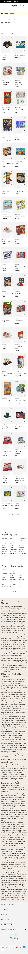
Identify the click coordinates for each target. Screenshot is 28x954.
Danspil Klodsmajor (20, 427)
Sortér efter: (14, 33)
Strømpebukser (22, 541)
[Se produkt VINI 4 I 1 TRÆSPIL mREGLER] (7, 151)
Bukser (11, 543)
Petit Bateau (12, 573)
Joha (3, 581)
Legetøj (3, 133)
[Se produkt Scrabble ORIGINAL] (20, 44)
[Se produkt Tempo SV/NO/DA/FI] (20, 151)
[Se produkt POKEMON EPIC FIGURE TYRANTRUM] (7, 440)
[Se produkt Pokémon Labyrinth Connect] (7, 97)
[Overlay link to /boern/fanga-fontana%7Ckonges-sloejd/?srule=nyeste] (14, 13)
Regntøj (12, 538)
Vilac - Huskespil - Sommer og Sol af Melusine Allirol (20, 480)
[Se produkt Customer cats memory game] (20, 97)
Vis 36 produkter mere (14, 521)
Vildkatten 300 (6, 241)
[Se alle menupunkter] (2, 5)
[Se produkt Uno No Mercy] (7, 124)
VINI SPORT (4, 291)
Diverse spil (17, 53)
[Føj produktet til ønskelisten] (11, 37)
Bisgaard (12, 581)
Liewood (4, 579)
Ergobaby (12, 571)
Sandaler (4, 541)
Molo (20, 571)
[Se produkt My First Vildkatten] (7, 335)
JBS (2, 582)
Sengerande (13, 551)
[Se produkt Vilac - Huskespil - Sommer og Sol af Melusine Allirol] (20, 467)
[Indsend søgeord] (3, 9)
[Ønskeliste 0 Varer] (23, 5)
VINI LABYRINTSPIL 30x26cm (19, 191)
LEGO (20, 573)
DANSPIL (4, 424)
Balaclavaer (21, 545)
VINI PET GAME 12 (7, 400)
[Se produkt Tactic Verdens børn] (7, 205)
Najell (11, 575)
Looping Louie (5, 82)
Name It (12, 569)
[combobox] (14, 9)
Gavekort (5, 919)
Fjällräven (4, 571)
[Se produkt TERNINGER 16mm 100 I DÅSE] (20, 361)
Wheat (20, 575)
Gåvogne (4, 553)
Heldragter (4, 555)
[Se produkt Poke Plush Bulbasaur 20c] (20, 388)
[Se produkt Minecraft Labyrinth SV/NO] (7, 493)
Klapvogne (4, 551)
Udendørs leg (13, 549)
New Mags (17, 107)
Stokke (20, 569)
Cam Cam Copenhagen (15, 579)
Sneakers (4, 540)
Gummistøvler (5, 543)
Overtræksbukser (23, 547)
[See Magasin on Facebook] (23, 929)
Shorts (20, 543)
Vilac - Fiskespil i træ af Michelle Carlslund (20, 453)
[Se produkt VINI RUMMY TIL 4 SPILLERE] (7, 361)
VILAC (16, 449)
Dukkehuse (4, 538)
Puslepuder (21, 551)
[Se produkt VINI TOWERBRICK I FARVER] (7, 178)
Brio (3, 575)
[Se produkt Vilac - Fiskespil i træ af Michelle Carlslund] (20, 440)
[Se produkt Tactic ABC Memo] (20, 205)
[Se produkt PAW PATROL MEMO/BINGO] (20, 71)
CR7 (3, 584)
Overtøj (12, 545)
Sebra (20, 584)
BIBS (11, 586)
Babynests (21, 549)
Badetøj (3, 545)
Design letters (22, 579)
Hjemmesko (13, 540)
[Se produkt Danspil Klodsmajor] (20, 415)
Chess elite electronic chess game (6, 268)
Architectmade (22, 582)
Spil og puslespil (14, 555)
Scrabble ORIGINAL (20, 56)
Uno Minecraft (6, 320)
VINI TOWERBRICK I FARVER (6, 191)
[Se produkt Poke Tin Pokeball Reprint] (7, 44)
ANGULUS (4, 569)
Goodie (4, 914)
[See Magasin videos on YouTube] (26, 929)
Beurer (11, 582)
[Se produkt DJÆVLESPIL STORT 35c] (20, 124)
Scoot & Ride (13, 584)
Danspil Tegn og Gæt (7, 427)
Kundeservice (7, 904)
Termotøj (4, 547)
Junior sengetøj (22, 553)
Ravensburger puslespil (7, 503)
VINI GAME (4, 161)
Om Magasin (6, 924)
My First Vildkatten (7, 346)
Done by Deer (5, 577)
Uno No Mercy (6, 136)
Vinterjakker (21, 540)
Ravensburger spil (6, 107)
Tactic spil (4, 80)
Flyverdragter (5, 549)
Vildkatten (4, 239)
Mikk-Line (21, 586)
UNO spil (24, 749)
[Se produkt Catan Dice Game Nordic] (20, 335)
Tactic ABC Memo (20, 216)
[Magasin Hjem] (14, 5)
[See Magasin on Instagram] (21, 929)
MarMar (20, 577)
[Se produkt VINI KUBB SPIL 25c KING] (7, 281)
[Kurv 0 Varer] (26, 5)
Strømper (12, 547)
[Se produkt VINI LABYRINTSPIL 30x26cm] (20, 178)
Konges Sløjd (5, 586)
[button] (21, 5)
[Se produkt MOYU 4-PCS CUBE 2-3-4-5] (20, 281)
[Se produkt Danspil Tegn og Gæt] (7, 415)
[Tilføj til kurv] (11, 50)
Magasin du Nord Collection (16, 577)
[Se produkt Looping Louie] (7, 71)
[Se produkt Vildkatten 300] (7, 230)
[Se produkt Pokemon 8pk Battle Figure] (20, 255)
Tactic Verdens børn (7, 216)
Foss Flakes (21, 581)
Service (4, 909)
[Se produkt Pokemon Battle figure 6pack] (20, 308)
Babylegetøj (21, 555)
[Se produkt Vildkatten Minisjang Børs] (20, 493)
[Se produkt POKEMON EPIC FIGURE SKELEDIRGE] (7, 467)
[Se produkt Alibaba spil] (20, 230)
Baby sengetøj (13, 553)
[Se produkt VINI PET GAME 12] (7, 388)
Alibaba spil (18, 241)
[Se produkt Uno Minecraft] (7, 308)
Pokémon (4, 53)
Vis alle (14, 591)
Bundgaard (4, 573)
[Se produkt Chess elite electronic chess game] (7, 255)
